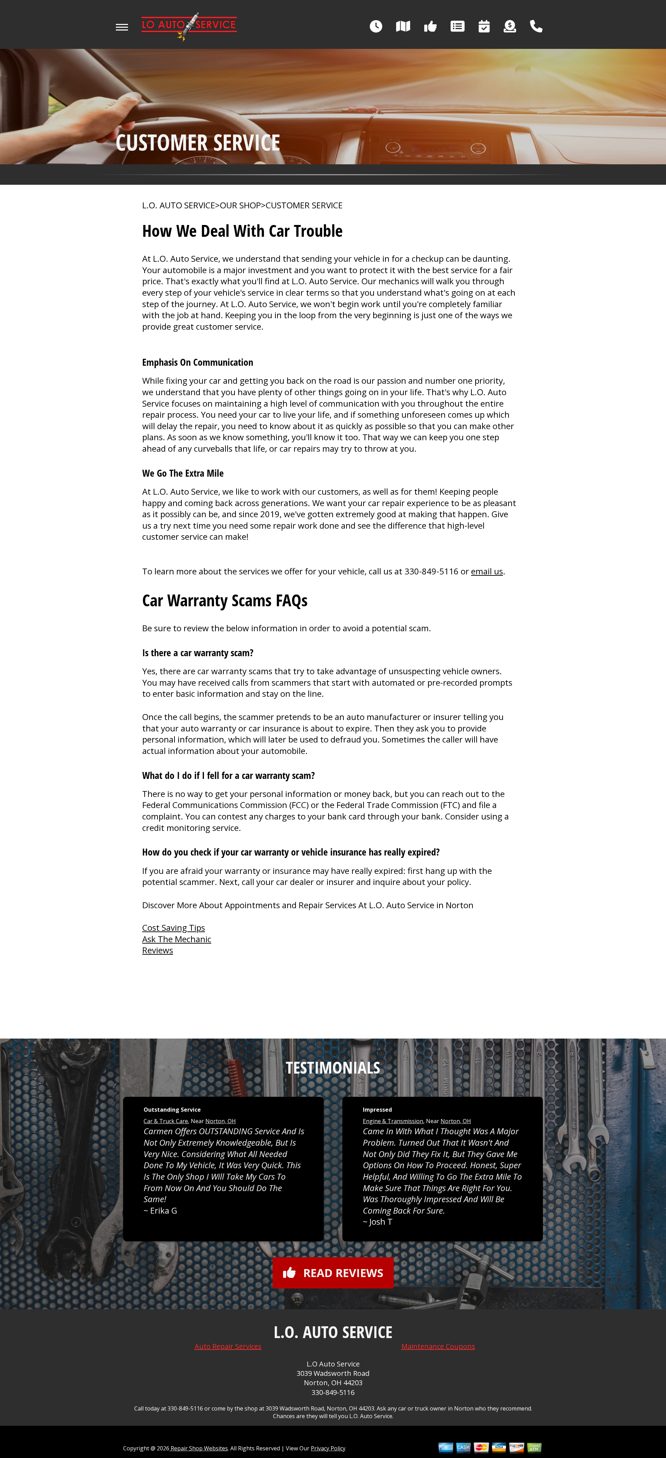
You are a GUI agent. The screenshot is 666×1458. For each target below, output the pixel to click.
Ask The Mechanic (176, 939)
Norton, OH (220, 1121)
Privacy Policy (328, 1448)
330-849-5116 (431, 571)
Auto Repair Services (228, 1346)
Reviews (157, 950)
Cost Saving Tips (173, 927)
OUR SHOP (240, 205)
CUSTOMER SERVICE (304, 205)
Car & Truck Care (166, 1121)
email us (487, 571)
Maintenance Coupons (438, 1346)
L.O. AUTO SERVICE (178, 205)
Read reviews (343, 1272)
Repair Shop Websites (198, 1448)
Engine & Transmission (393, 1121)
